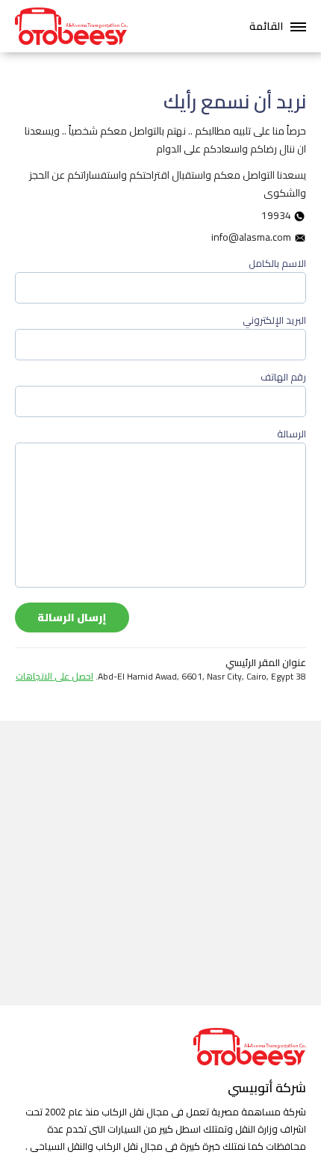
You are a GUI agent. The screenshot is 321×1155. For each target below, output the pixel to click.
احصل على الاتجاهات (54, 676)
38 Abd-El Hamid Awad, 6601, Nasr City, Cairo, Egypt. (161, 676)
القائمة (266, 26)
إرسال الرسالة (72, 617)
